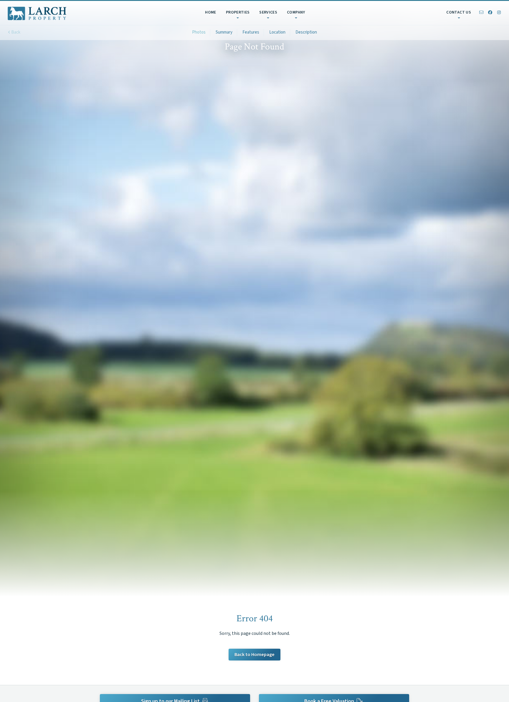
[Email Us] (481, 13)
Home (210, 12)
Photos (199, 32)
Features (250, 32)
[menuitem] (209, 13)
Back (15, 32)
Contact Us (458, 12)
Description (306, 32)
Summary (224, 32)
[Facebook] (490, 13)
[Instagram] (499, 13)
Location (277, 32)
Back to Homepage (254, 654)
